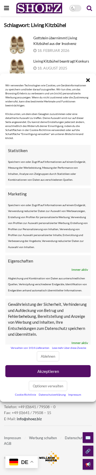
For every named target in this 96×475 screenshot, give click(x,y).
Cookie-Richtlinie (25, 394)
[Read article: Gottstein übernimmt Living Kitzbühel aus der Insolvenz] (17, 44)
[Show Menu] (6, 8)
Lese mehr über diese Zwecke (69, 347)
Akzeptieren (48, 371)
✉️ (88, 437)
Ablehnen (48, 356)
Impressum (74, 394)
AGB (7, 443)
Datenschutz (74, 438)
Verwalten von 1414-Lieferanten (30, 347)
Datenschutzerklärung (52, 394)
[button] (88, 80)
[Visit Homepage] (39, 8)
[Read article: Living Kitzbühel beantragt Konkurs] (17, 68)
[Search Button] (89, 8)
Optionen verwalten (48, 386)
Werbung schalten (43, 438)
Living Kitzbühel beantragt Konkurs (61, 61)
